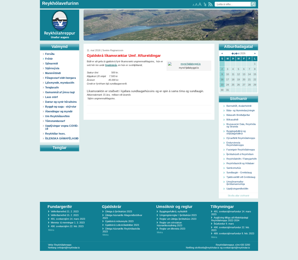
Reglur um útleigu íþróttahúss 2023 (177, 219)
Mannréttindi (53, 73)
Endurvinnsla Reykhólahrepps (235, 143)
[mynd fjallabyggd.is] (189, 64)
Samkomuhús (233, 168)
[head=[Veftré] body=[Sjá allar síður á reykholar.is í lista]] (205, 4)
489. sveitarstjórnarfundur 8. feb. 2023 (234, 233)
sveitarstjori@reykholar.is (236, 247)
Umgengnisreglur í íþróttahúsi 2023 (178, 215)
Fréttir (49, 58)
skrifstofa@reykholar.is (207, 247)
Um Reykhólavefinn (57, 116)
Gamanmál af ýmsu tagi (60, 92)
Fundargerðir (60, 206)
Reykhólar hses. (55, 133)
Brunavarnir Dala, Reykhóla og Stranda (241, 125)
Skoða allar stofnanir (238, 195)
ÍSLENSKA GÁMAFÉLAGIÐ (62, 138)
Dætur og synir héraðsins (61, 101)
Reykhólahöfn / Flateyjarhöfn (241, 158)
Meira (51, 230)
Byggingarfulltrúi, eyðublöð (173, 211)
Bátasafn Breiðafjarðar (238, 115)
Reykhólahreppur (19, 21)
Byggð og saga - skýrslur (60, 106)
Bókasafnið (232, 119)
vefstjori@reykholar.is (68, 247)
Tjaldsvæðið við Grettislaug (240, 177)
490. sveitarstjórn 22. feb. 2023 (67, 226)
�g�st (235, 53)
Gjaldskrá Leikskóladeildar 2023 (122, 225)
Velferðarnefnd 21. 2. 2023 (65, 211)
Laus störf (51, 97)
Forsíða (50, 54)
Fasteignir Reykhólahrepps (240, 149)
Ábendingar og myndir (59, 111)
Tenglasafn (52, 87)
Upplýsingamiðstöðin (237, 188)
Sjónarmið (51, 63)
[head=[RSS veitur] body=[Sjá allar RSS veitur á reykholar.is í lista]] (210, 4)
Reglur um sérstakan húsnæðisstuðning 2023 (169, 224)
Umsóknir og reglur (174, 206)
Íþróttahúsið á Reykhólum (239, 154)
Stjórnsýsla (52, 68)
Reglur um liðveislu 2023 (172, 228)
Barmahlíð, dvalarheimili (238, 106)
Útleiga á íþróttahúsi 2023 (118, 211)
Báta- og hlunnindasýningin (240, 110)
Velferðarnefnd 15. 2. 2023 (65, 215)
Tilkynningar (222, 206)
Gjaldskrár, (111, 65)
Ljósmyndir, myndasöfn (59, 82)
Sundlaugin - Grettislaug (239, 172)
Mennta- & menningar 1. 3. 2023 (68, 222)
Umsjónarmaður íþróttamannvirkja (235, 182)
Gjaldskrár (111, 206)
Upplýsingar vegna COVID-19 (61, 127)
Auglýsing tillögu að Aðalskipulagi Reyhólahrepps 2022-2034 (229, 219)
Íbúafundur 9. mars (224, 223)
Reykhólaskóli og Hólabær (240, 163)
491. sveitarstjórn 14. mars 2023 (68, 219)
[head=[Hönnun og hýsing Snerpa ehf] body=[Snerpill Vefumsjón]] (149, 255)
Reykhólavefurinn (60, 3)
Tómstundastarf (55, 121)
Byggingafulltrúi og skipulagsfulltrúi (236, 132)
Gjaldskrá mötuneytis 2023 (119, 221)
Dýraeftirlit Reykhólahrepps (240, 138)
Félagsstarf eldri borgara (60, 77)
